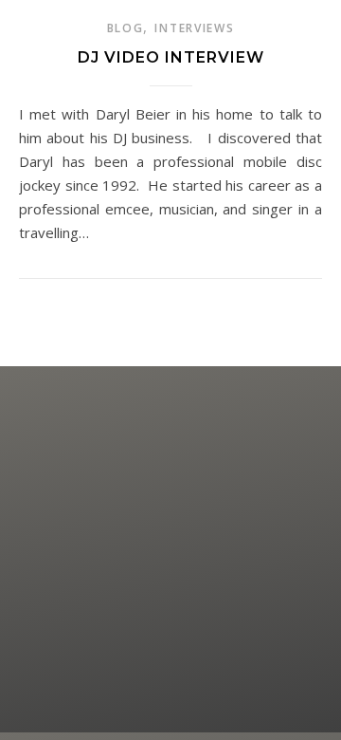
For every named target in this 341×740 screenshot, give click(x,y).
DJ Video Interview (171, 57)
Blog (125, 28)
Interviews (194, 28)
